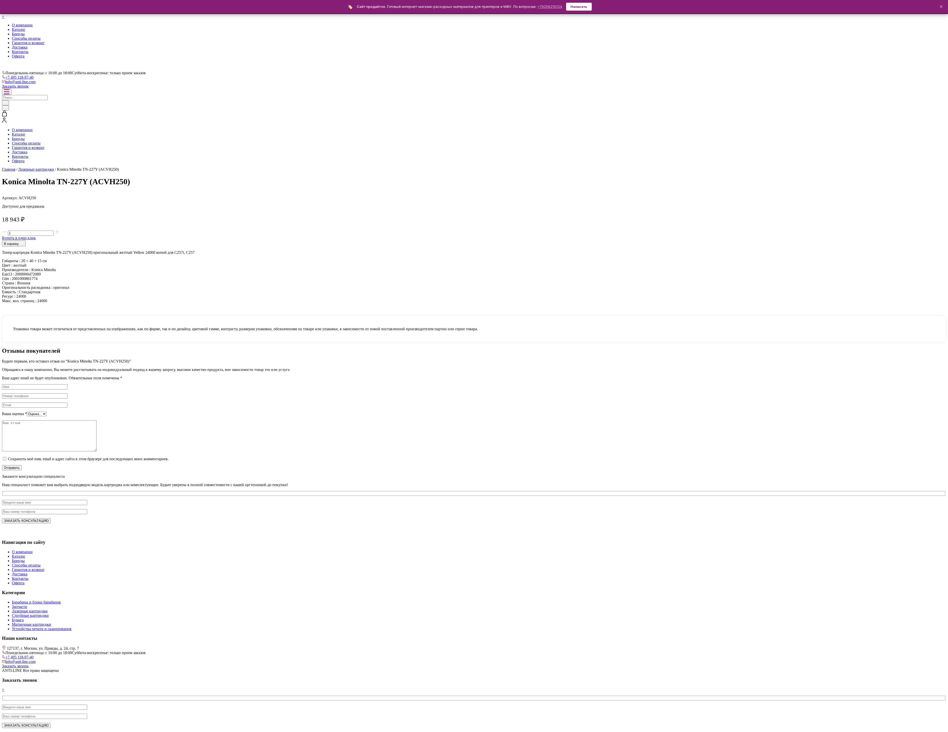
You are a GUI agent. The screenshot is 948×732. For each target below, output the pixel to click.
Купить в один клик (19, 238)
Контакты (20, 52)
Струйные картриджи (30, 615)
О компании (22, 25)
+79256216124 (549, 6)
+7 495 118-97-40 (19, 77)
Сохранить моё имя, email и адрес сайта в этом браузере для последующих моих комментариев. (88, 459)
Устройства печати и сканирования (41, 629)
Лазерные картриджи (36, 169)
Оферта (18, 56)
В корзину (12, 244)
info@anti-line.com (20, 82)
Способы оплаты (26, 38)
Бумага (18, 620)
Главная (8, 169)
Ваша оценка (14, 414)
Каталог (18, 29)
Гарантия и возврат (28, 43)
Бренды (18, 34)
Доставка (19, 47)
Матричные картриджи (31, 624)
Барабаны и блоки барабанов (36, 602)
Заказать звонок (15, 86)
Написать (579, 7)
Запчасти (19, 606)
